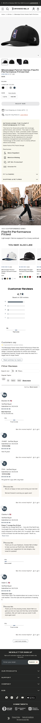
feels (19, 380)
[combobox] (31, 387)
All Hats (9, 14)
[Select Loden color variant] (28, 277)
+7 (32, 277)
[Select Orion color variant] (14, 87)
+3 (14, 278)
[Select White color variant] (6, 87)
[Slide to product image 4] (26, 62)
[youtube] (22, 697)
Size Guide (12, 93)
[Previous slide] (1, 3)
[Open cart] (38, 9)
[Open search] (7, 9)
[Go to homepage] (20, 9)
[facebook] (6, 697)
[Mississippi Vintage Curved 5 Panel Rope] (27, 256)
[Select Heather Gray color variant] (10, 87)
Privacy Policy (16, 717)
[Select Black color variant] (3, 87)
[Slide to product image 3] (19, 62)
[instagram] (12, 697)
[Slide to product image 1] (5, 62)
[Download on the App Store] (31, 697)
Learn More (24, 115)
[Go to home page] (8, 718)
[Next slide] (39, 3)
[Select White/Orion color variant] (2, 279)
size (3, 379)
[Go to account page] (33, 9)
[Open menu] (3, 9)
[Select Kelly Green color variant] (25, 277)
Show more (27, 380)
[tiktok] (17, 697)
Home (3, 14)
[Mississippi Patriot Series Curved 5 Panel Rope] (10, 256)
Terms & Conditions (28, 717)
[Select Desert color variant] (7, 279)
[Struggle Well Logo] (20, 709)
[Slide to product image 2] (12, 62)
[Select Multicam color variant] (38, 277)
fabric (13, 380)
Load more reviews (20, 641)
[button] (20, 37)
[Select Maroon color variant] (30, 277)
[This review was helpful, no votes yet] (33, 429)
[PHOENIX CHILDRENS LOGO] (34, 709)
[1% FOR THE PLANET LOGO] (7, 709)
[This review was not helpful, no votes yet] (37, 429)
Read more (5, 536)
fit (8, 380)
